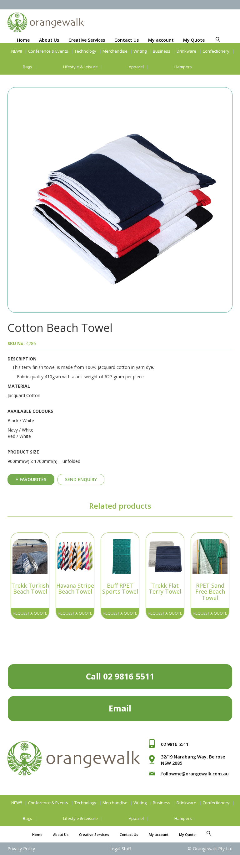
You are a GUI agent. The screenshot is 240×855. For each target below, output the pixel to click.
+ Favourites (31, 479)
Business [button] (161, 51)
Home (23, 40)
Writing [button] (140, 51)
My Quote (194, 40)
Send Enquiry (81, 479)
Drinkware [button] (186, 51)
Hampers (183, 67)
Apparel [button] (136, 67)
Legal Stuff (120, 849)
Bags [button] (27, 67)
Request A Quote (30, 613)
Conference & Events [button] (48, 51)
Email (120, 708)
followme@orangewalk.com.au (195, 774)
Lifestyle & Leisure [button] (80, 67)
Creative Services (86, 40)
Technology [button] (85, 51)
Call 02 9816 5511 (120, 676)
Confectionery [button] (215, 51)
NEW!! (16, 51)
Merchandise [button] (115, 51)
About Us (49, 40)
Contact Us (126, 40)
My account (161, 40)
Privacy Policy (21, 849)
